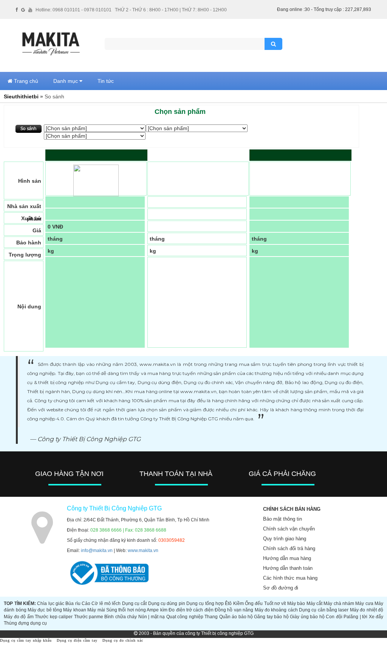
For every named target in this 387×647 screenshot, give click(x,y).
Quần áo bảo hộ (236, 616)
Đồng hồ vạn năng (234, 610)
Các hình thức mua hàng (290, 578)
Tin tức (106, 81)
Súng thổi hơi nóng (126, 610)
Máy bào (296, 603)
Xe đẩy (376, 616)
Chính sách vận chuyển (289, 529)
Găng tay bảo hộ (271, 616)
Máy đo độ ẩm (18, 616)
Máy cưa (364, 603)
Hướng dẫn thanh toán (288, 568)
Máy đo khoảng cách (276, 610)
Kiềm (238, 603)
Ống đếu (254, 603)
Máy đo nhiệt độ (366, 610)
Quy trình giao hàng (284, 538)
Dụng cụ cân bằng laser (323, 610)
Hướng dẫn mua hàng (287, 558)
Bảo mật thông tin (282, 519)
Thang (211, 616)
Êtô (228, 603)
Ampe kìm (157, 610)
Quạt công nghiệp (184, 616)
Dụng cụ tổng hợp (205, 603)
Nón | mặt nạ (151, 616)
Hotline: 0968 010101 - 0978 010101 (73, 9)
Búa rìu (72, 603)
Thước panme (88, 616)
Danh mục (66, 81)
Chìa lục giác (50, 603)
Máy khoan (74, 610)
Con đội (334, 616)
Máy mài (96, 610)
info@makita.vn (97, 550)
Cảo (86, 603)
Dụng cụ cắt (134, 603)
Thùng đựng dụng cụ (25, 623)
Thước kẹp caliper (54, 616)
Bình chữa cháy (120, 616)
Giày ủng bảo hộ (307, 616)
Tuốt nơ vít (275, 603)
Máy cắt (314, 603)
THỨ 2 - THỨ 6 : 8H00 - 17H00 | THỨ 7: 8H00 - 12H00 (171, 9)
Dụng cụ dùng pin (166, 603)
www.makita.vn (143, 550)
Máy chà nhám (339, 603)
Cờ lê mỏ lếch (106, 603)
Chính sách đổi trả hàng (289, 548)
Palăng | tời (355, 616)
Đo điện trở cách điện (191, 610)
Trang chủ (25, 81)
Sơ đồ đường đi (280, 588)
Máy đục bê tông (45, 610)
